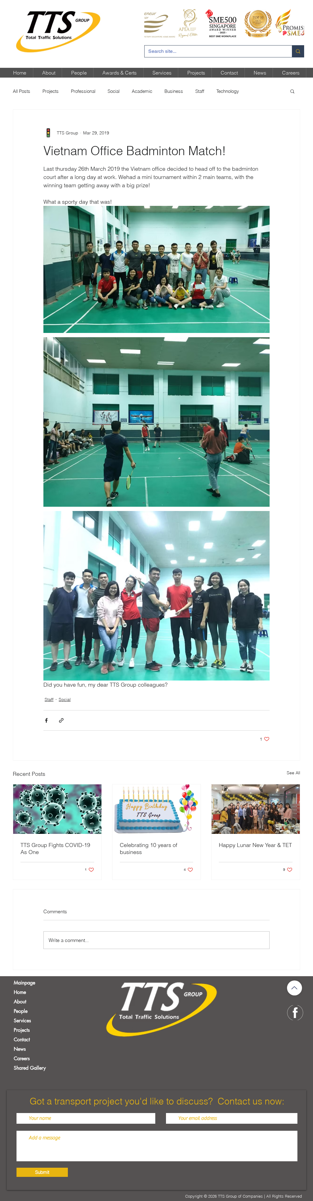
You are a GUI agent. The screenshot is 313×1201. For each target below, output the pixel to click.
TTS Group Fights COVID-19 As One (55, 848)
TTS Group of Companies (240, 1196)
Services (22, 1020)
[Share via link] (61, 720)
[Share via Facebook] (46, 720)
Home (20, 992)
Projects (50, 91)
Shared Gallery (30, 1068)
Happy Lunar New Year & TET (255, 845)
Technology (227, 91)
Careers (22, 1058)
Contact (22, 1039)
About (20, 1001)
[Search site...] (298, 51)
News (20, 1049)
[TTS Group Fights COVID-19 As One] (57, 809)
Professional (83, 91)
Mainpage (24, 983)
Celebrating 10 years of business (148, 848)
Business (173, 91)
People (21, 1011)
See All (293, 773)
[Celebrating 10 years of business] (156, 809)
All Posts (21, 91)
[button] (292, 91)
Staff (199, 91)
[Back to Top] (294, 987)
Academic (142, 91)
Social (114, 91)
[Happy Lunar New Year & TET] (256, 809)
